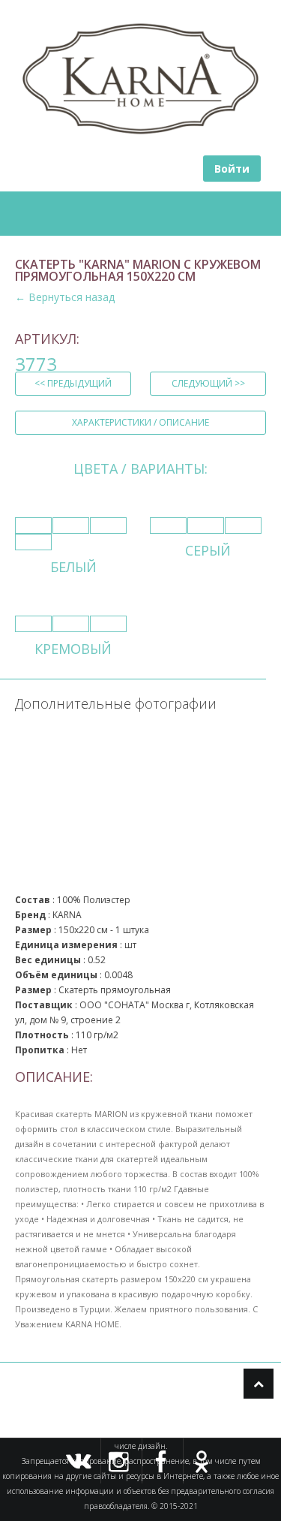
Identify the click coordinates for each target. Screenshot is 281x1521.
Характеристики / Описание (140, 422)
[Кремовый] (33, 624)
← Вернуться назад (65, 297)
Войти (232, 168)
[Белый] (33, 525)
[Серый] (168, 525)
